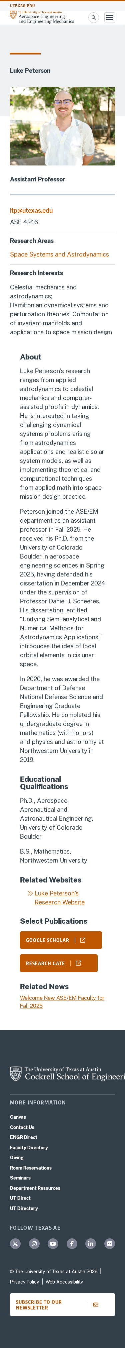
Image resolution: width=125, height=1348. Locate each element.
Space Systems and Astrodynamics (59, 254)
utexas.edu (22, 6)
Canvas (18, 1117)
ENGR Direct (23, 1137)
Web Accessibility (64, 1282)
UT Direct (20, 1198)
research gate (45, 963)
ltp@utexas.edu (31, 210)
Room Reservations (31, 1168)
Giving (17, 1157)
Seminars (20, 1178)
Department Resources (35, 1188)
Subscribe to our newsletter (39, 1304)
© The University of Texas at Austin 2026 (53, 1271)
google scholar (47, 940)
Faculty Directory (29, 1147)
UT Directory (24, 1208)
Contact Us (22, 1127)
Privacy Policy (24, 1282)
